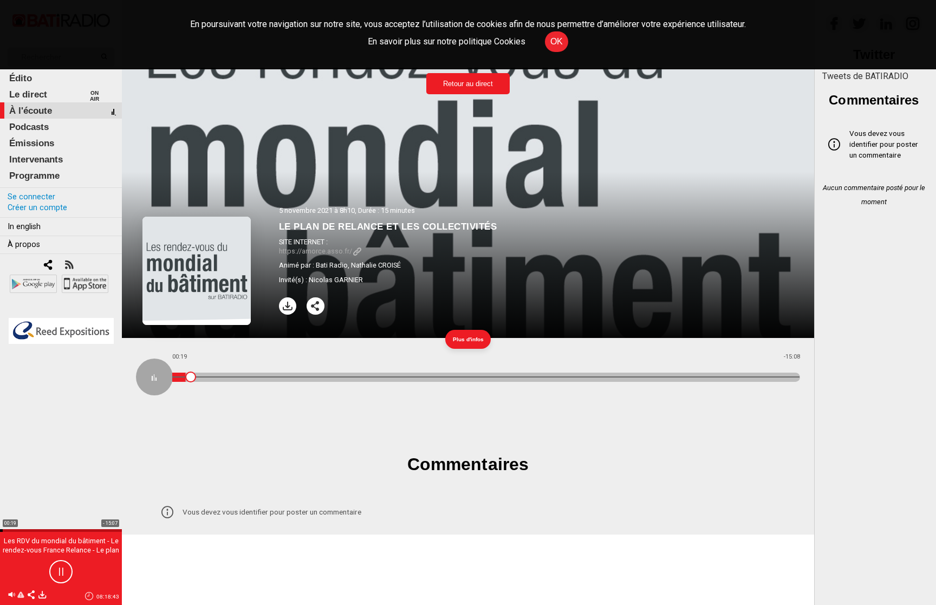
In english (24, 226)
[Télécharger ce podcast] (42, 595)
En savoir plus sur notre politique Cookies (446, 41)
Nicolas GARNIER (336, 280)
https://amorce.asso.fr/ (315, 251)
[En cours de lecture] (154, 377)
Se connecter (31, 196)
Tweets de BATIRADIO (865, 76)
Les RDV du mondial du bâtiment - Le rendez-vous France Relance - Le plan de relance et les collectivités (61, 550)
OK (556, 41)
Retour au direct (468, 84)
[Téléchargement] (288, 306)
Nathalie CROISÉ (376, 265)
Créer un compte (37, 207)
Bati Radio (332, 265)
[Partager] (315, 306)
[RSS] (69, 265)
